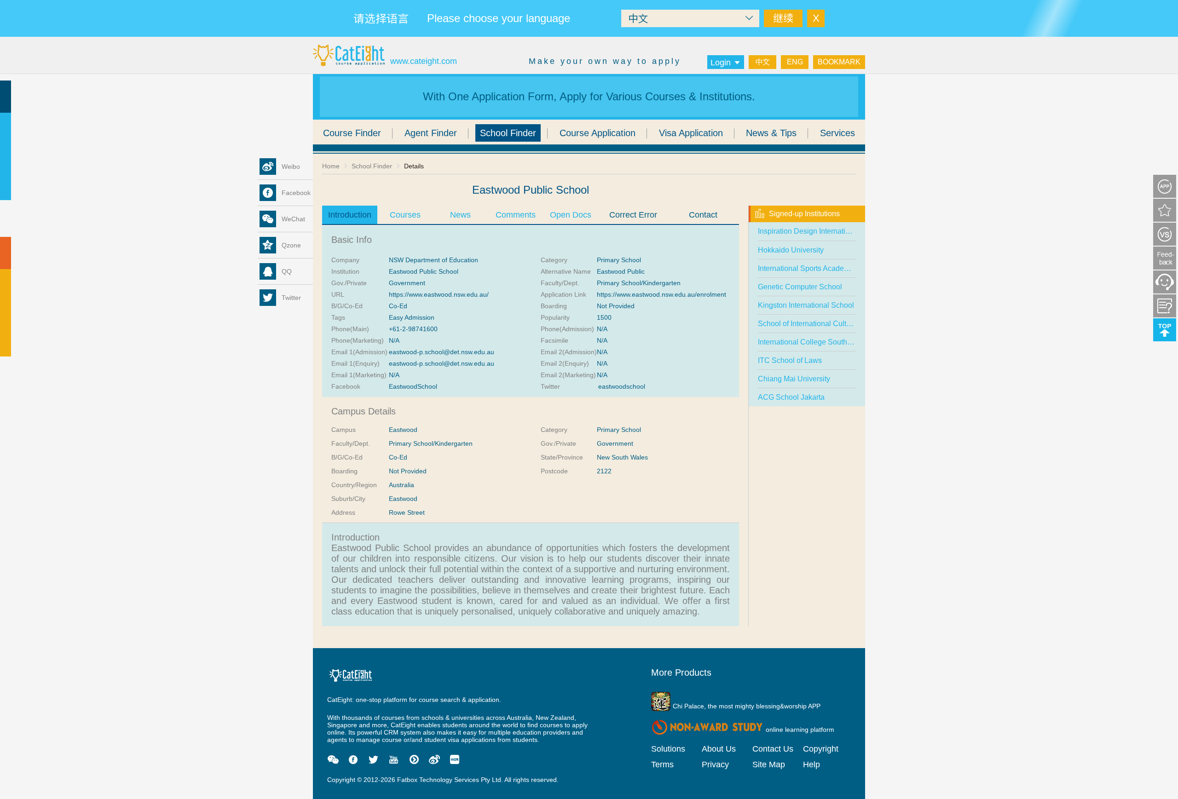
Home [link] (331, 166)
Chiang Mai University (794, 379)
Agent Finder (430, 133)
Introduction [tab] (349, 214)
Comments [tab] (516, 214)
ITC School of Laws (790, 360)
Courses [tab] (405, 214)
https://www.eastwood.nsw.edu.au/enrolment (661, 294)
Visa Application (691, 133)
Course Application (597, 133)
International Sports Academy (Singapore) (826, 268)
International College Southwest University (827, 342)
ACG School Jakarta (791, 397)
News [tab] (460, 214)
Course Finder (352, 133)
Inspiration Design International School (821, 231)
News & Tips (771, 133)
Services (837, 133)
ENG (795, 62)
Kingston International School (806, 305)
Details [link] (414, 166)
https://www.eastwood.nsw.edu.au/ (439, 294)
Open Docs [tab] (570, 214)
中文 (762, 62)
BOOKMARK (839, 62)
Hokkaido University (791, 250)
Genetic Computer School (800, 287)
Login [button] (720, 62)
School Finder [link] (372, 166)
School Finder (508, 133)
